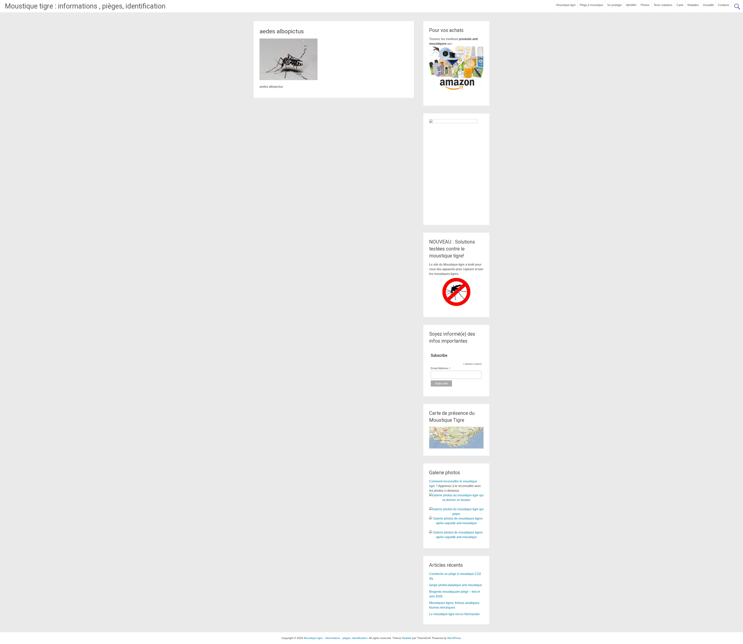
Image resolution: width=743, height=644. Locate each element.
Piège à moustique (591, 5)
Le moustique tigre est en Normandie (454, 614)
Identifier (631, 5)
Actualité (708, 5)
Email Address (440, 368)
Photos (645, 5)
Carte (679, 5)
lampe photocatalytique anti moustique (455, 585)
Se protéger (614, 5)
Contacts (723, 5)
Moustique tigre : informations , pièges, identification (85, 6)
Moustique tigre (566, 5)
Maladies (693, 5)
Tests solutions (663, 5)
